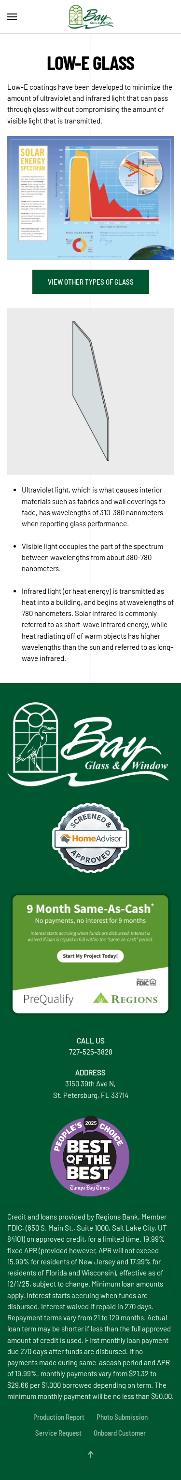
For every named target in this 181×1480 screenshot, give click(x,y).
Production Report (58, 1416)
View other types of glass (91, 281)
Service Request (58, 1432)
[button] (12, 17)
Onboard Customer (120, 1432)
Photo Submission (122, 1416)
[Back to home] (91, 17)
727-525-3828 (90, 1051)
